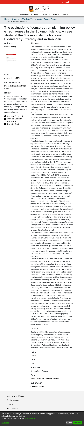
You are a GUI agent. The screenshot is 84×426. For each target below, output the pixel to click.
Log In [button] (67, 2)
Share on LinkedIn (14, 119)
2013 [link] (32, 363)
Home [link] (6, 19)
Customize (5, 423)
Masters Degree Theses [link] (47, 19)
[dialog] (42, 418)
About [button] (54, 15)
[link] (12, 78)
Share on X (11, 121)
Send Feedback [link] (13, 408)
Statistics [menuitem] (65, 15)
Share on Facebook (14, 116)
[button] (62, 2)
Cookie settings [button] (13, 400)
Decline (69, 423)
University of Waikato (15, 396)
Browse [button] (44, 15)
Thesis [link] (33, 355)
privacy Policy (30, 418)
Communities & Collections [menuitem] (28, 15)
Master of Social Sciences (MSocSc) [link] (46, 379)
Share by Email (12, 124)
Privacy (10, 404)
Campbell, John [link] (37, 386)
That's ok (77, 423)
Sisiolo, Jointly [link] (10, 47)
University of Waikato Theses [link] (23, 19)
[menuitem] (45, 15)
